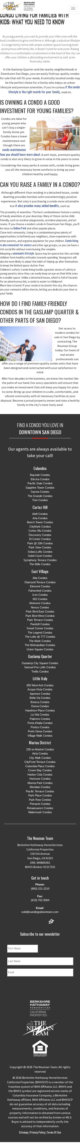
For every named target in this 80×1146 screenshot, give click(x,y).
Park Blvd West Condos (40, 615)
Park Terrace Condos (40, 619)
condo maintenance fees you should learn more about (20, 152)
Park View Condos (40, 547)
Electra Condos (40, 479)
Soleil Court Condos (40, 555)
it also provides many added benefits (37, 205)
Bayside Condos (40, 474)
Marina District (40, 742)
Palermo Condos (40, 718)
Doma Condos (40, 706)
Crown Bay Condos (40, 770)
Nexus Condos (40, 607)
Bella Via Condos (40, 697)
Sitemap (24, 1132)
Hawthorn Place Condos (40, 710)
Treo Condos (40, 500)
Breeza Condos (40, 702)
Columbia (40, 468)
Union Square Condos (40, 649)
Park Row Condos (40, 799)
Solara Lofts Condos (40, 551)
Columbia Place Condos (40, 766)
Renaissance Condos (40, 808)
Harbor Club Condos (40, 774)
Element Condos (40, 586)
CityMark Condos (40, 526)
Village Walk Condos (40, 735)
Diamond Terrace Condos (40, 582)
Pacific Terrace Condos (40, 791)
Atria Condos (40, 753)
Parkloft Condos (40, 624)
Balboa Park (19, 228)
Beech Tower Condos (40, 522)
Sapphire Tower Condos (40, 487)
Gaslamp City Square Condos (40, 663)
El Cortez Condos (40, 539)
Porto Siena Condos (40, 731)
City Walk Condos (40, 757)
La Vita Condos (40, 714)
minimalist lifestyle (23, 253)
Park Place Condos (40, 795)
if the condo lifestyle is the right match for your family (44, 89)
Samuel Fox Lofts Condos (40, 667)
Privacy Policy (37, 1132)
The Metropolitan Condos (40, 645)
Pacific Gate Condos (40, 483)
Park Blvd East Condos (40, 611)
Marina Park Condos (40, 782)
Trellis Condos (40, 671)
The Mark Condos (40, 641)
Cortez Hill (40, 507)
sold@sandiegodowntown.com (40, 911)
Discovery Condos (40, 534)
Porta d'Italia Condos (40, 722)
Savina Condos (40, 491)
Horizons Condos (40, 778)
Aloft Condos (40, 513)
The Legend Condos (40, 632)
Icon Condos (40, 594)
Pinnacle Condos (40, 803)
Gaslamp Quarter (40, 656)
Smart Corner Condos (40, 628)
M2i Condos (40, 599)
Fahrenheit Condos (40, 590)
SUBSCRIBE (40, 987)
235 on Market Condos (40, 749)
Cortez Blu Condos (40, 530)
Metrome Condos (40, 603)
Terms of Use (53, 1132)
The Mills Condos (40, 564)
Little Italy (40, 678)
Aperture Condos (40, 693)
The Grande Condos (40, 496)
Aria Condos (40, 518)
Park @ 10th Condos (40, 543)
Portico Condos (40, 727)
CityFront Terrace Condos (40, 761)
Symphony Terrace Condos (40, 560)
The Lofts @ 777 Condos (40, 636)
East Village (40, 571)
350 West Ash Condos (40, 685)
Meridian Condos (40, 787)
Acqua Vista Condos (40, 689)
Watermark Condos (40, 812)
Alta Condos (40, 578)
